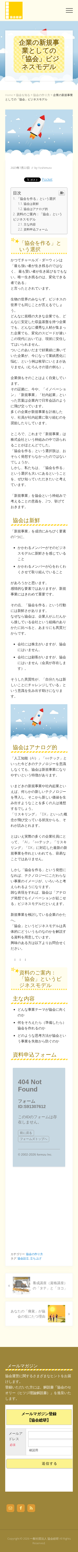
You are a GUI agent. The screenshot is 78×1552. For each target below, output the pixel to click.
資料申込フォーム (36, 229)
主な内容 (30, 224)
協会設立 (23, 1258)
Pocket (47, 179)
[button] (69, 10)
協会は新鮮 (31, 204)
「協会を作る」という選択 (36, 198)
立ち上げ (35, 1258)
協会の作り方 (34, 1254)
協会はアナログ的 (36, 209)
